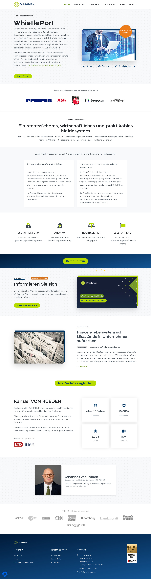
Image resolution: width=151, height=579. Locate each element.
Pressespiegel (56, 555)
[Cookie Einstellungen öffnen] (5, 574)
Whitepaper (94, 4)
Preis (122, 4)
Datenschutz (56, 559)
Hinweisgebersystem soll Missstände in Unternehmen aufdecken (103, 336)
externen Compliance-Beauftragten (45, 65)
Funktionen (79, 4)
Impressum (55, 563)
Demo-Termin (109, 4)
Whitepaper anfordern (27, 305)
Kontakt (132, 4)
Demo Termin (23, 76)
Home (67, 4)
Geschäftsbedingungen (23, 563)
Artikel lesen (82, 366)
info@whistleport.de (87, 572)
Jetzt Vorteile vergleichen (75, 383)
